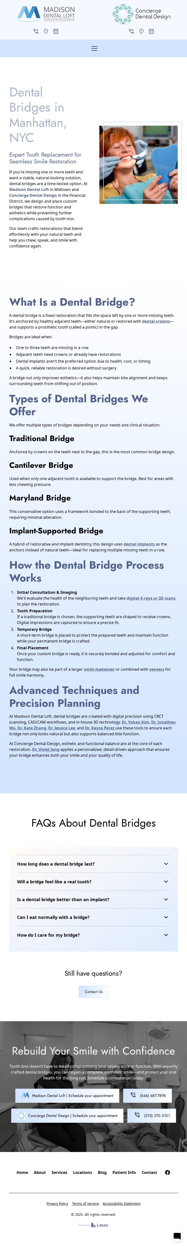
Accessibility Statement (121, 1203)
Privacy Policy (57, 1203)
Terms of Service (85, 1203)
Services (59, 1172)
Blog (102, 1172)
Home (22, 1172)
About (40, 1172)
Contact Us (94, 991)
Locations (82, 1172)
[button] (93, 48)
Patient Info (124, 1172)
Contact (149, 1172)
